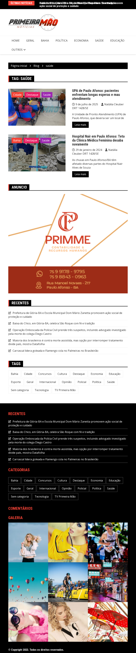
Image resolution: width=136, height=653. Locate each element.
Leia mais (80, 124)
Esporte (16, 382)
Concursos (45, 374)
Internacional (47, 382)
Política (62, 40)
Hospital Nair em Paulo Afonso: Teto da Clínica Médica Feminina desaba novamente (98, 140)
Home (16, 40)
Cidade (17, 95)
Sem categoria (20, 390)
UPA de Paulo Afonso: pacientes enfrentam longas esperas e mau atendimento (96, 95)
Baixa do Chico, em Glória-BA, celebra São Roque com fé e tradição (54, 323)
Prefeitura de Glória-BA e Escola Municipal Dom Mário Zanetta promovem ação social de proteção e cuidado (81, 4)
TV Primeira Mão (65, 390)
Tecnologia (42, 390)
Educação (117, 40)
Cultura (62, 374)
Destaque (32, 95)
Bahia (45, 40)
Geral (30, 40)
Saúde (99, 40)
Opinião (67, 382)
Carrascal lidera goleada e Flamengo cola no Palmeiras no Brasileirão (55, 350)
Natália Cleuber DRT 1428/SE (94, 151)
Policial (82, 382)
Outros (17, 49)
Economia (81, 40)
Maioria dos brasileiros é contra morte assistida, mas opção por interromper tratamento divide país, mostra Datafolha (65, 342)
